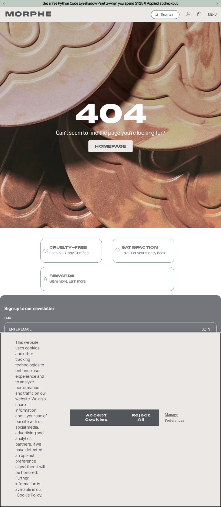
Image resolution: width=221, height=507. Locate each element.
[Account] (188, 14)
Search (167, 14)
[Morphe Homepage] (28, 14)
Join (206, 329)
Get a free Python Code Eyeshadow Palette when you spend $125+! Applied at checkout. (110, 3)
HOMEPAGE (110, 146)
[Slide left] (3, 3)
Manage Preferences (174, 417)
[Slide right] (217, 3)
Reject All (141, 417)
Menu (212, 14)
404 (110, 113)
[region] (110, 419)
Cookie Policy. (29, 495)
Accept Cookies (96, 417)
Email (8, 318)
